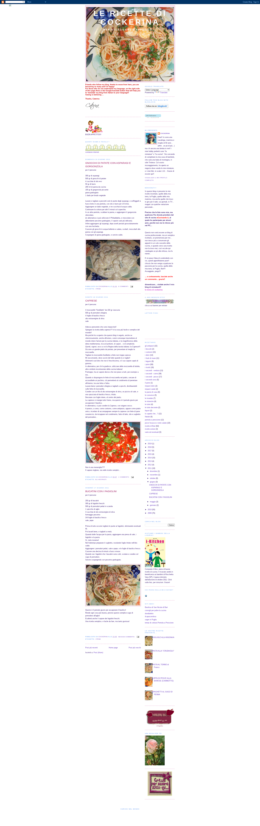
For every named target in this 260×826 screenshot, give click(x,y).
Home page (113, 648)
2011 (150, 468)
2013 (150, 461)
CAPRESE (91, 300)
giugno (153, 482)
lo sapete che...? (151, 414)
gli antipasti (101, 479)
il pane (147, 383)
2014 (150, 458)
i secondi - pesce (151, 377)
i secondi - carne (151, 374)
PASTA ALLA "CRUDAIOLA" (163, 651)
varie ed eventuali (152, 432)
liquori (147, 411)
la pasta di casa (151, 392)
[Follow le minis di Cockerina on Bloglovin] (156, 107)
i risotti (147, 367)
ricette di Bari (150, 426)
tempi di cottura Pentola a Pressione (159, 623)
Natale (147, 417)
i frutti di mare (150, 358)
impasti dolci (150, 386)
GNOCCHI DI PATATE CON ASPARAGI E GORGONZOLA (108, 165)
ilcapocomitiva (150, 616)
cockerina (165, 133)
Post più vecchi (135, 648)
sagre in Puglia (151, 620)
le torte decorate (151, 407)
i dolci (147, 355)
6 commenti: (123, 286)
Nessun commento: (127, 637)
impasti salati (150, 389)
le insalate (149, 398)
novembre (154, 475)
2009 (150, 513)
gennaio (153, 505)
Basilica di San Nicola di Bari (156, 607)
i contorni (148, 352)
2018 (150, 447)
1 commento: (124, 477)
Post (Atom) (98, 652)
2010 (150, 510)
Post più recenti (91, 648)
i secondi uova (150, 380)
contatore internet (92, 152)
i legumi (148, 361)
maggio (153, 502)
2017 (150, 451)
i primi (98, 289)
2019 (150, 444)
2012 (150, 465)
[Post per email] (131, 286)
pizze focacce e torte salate (156, 423)
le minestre (149, 401)
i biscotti (148, 349)
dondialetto (149, 613)
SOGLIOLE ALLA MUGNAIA (163, 637)
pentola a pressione (152, 420)
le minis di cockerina (153, 290)
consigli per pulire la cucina (155, 610)
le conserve (149, 395)
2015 (150, 454)
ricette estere (150, 429)
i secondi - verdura (152, 370)
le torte (147, 404)
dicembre (154, 471)
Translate (163, 93)
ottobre (153, 478)
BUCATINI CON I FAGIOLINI (101, 491)
